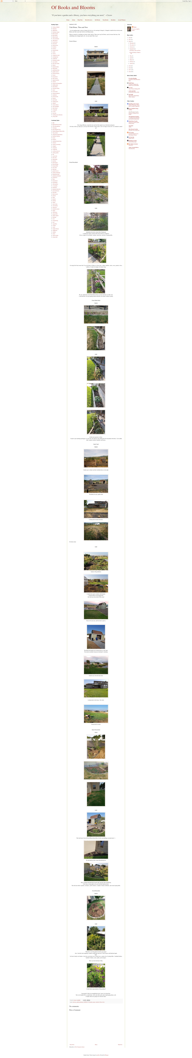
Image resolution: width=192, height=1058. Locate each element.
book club (55, 43)
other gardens (55, 184)
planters (54, 195)
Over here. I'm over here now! (134, 130)
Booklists (113, 20)
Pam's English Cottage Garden (133, 109)
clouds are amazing (56, 144)
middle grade (55, 85)
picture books (55, 96)
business (54, 48)
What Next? (131, 145)
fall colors (55, 157)
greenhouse (86, 1002)
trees (53, 222)
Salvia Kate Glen (132, 148)
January (131, 63)
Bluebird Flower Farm (57, 124)
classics (54, 53)
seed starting (55, 205)
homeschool (55, 76)
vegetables (55, 223)
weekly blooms (56, 228)
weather (54, 225)
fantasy (54, 65)
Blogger (106, 1055)
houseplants (55, 182)
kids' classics (55, 78)
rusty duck (131, 125)
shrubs (54, 210)
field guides (55, 68)
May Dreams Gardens (133, 129)
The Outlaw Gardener (133, 144)
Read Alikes (55, 35)
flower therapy (55, 164)
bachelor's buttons (56, 136)
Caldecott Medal (56, 27)
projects (94, 1002)
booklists (54, 47)
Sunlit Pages (131, 83)
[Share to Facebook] (88, 1000)
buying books (55, 50)
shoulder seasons (56, 209)
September (132, 48)
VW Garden (131, 132)
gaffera (98, 1055)
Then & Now (102, 1002)
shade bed (97, 1002)
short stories (55, 108)
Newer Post (72, 1044)
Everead (130, 87)
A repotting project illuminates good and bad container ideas (134, 118)
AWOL (130, 126)
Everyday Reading (133, 78)
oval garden (90, 1002)
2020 (130, 41)
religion (54, 103)
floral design (55, 162)
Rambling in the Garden (134, 103)
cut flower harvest (56, 151)
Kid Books (97, 20)
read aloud (55, 100)
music (54, 90)
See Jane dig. (131, 137)
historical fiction (56, 73)
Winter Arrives (131, 138)
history (54, 75)
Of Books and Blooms (73, 7)
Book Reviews (88, 20)
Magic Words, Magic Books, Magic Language (134, 96)
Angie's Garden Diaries (134, 147)
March (131, 59)
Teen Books (105, 20)
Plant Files (80, 20)
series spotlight (56, 106)
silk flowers (55, 212)
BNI (53, 123)
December (132, 43)
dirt (53, 154)
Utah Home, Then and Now (135, 50)
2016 (130, 71)
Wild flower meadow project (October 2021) (134, 123)
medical (54, 81)
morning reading (56, 88)
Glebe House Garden (133, 121)
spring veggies (55, 215)
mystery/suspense (56, 93)
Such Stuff (131, 94)
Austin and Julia (132, 91)
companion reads (56, 55)
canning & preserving (57, 141)
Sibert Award (55, 37)
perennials (55, 187)
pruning (54, 200)
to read (54, 111)
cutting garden (55, 152)
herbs (54, 179)
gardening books (56, 70)
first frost (54, 161)
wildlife (54, 232)
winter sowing (55, 235)
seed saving (55, 204)
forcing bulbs (55, 166)
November (132, 45)
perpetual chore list (56, 189)
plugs (54, 197)
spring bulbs (55, 214)
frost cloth (55, 167)
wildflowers (55, 230)
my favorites (55, 91)
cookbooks (55, 58)
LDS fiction (55, 30)
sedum (54, 202)
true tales (54, 113)
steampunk (55, 109)
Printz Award (55, 33)
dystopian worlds (56, 60)
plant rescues (55, 194)
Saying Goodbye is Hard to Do (135, 53)
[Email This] (83, 1000)
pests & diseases (56, 190)
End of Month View (57, 129)
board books (55, 42)
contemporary (55, 57)
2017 (130, 69)
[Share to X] (86, 1000)
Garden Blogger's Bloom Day (58, 131)
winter (54, 233)
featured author (56, 66)
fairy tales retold (56, 63)
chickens (54, 142)
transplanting (55, 220)
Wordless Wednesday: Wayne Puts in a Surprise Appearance (134, 105)
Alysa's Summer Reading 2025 (134, 88)
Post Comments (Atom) (79, 1047)
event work (55, 156)
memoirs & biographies (57, 83)
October (131, 47)
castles (54, 52)
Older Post (120, 1044)
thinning (54, 217)
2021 (130, 39)
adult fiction (55, 40)
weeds (54, 227)
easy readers (55, 62)
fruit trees (74, 1002)
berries (54, 137)
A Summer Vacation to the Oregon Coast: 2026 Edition (134, 85)
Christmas (55, 28)
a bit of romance (56, 38)
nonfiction (55, 95)
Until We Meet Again (132, 141)
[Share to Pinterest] (89, 1000)
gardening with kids (57, 176)
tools (54, 218)
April (131, 57)
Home (67, 20)
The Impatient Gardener (134, 116)
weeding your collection (57, 114)
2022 (130, 37)
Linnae (134, 27)
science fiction (55, 104)
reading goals (55, 101)
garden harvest (55, 171)
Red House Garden (133, 140)
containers (55, 147)
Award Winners (122, 20)
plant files (55, 192)
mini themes (55, 86)
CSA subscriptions (56, 126)
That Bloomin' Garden (133, 112)
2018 (130, 67)
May (131, 56)
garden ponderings (80, 1002)
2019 (130, 66)
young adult (55, 116)
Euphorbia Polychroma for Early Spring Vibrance (133, 134)
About (73, 20)
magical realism (56, 80)
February (132, 61)
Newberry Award (56, 32)
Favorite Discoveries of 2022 (134, 92)
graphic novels (56, 71)
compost (54, 146)
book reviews (55, 45)
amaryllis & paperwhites (57, 134)
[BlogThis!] (85, 1000)
